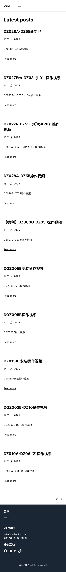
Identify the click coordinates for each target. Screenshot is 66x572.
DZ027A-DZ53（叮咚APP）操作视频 (31, 127)
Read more (10, 58)
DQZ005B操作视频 (20, 315)
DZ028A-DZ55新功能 (22, 31)
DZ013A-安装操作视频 (23, 361)
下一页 (56, 499)
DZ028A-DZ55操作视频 (24, 176)
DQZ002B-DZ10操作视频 (26, 407)
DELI (7, 5)
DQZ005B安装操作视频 (24, 268)
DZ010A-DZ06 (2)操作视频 (27, 454)
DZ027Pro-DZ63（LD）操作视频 (32, 78)
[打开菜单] (19, 6)
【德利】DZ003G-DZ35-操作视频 (33, 222)
